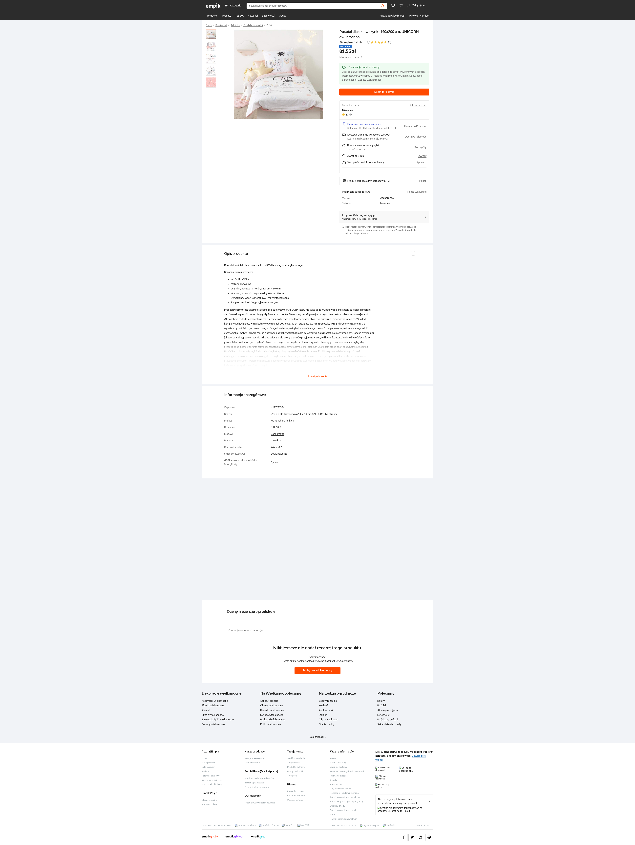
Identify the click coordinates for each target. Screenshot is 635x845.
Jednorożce (387, 198)
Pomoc (333, 758)
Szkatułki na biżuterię (389, 724)
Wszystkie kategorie (254, 758)
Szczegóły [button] (420, 147)
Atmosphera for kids (350, 42)
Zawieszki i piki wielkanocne (218, 719)
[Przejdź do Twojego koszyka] (401, 5)
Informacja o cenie (349, 57)
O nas (204, 758)
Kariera (205, 772)
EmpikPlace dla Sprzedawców (259, 778)
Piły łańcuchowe (328, 719)
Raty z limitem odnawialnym (343, 819)
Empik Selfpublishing (212, 784)
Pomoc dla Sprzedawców (257, 787)
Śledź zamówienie (296, 758)
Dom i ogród (221, 25)
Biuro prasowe (208, 763)
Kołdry (381, 701)
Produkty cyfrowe (296, 767)
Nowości (253, 16)
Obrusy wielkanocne (271, 705)
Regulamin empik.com (341, 789)
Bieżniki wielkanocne (272, 710)
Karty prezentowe (296, 796)
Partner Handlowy (210, 776)
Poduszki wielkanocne (272, 719)
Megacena (345, 46)
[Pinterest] (429, 837)
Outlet (282, 16)
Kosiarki (323, 705)
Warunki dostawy (338, 767)
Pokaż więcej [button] (316, 737)
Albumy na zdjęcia (387, 710)
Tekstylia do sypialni (253, 25)
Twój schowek (294, 763)
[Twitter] (412, 837)
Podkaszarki (326, 710)
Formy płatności (338, 776)
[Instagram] (420, 837)
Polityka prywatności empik (343, 810)
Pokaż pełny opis (317, 376)
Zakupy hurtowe (295, 800)
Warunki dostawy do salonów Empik (347, 772)
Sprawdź (421, 162)
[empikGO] (258, 837)
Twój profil (292, 776)
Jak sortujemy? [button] (418, 105)
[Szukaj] (382, 6)
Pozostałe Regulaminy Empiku (344, 793)
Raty (332, 815)
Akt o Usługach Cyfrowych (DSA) (346, 802)
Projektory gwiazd (387, 719)
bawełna (385, 203)
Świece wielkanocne (271, 715)
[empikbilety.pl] (235, 837)
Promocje (211, 16)
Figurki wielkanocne (213, 705)
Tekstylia (235, 25)
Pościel (270, 25)
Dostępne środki (295, 772)
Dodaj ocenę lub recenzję (317, 670)
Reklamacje (335, 784)
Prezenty (226, 16)
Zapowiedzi (268, 16)
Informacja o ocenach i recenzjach (246, 630)
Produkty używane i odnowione (260, 803)
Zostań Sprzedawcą (254, 783)
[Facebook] (403, 837)
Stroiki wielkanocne (213, 715)
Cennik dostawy (338, 763)
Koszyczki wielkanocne (215, 701)
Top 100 (239, 16)
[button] (278, 74)
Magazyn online (209, 800)
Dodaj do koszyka (384, 92)
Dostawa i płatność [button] (415, 137)
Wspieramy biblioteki (212, 780)
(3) (389, 42)
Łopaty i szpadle (269, 701)
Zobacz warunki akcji (369, 80)
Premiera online (209, 804)
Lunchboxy (383, 715)
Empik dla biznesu (295, 791)
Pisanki (206, 710)
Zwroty (333, 780)
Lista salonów (208, 767)
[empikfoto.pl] (210, 837)
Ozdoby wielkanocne (213, 724)
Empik (209, 25)
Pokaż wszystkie (417, 192)
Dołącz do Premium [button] (415, 126)
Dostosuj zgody (337, 806)
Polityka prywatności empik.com (345, 797)
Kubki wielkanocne (270, 724)
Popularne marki (252, 763)
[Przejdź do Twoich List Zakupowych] (393, 5)
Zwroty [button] (422, 156)
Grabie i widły (326, 724)
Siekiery (323, 715)
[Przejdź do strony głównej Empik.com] (213, 6)
